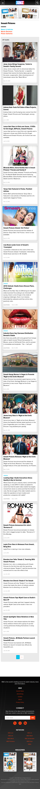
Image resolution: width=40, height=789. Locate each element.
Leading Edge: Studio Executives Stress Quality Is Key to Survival (17, 478)
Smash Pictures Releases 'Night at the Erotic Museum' (19, 457)
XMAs (29, 744)
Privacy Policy (20, 702)
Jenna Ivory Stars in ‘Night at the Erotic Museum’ (17, 416)
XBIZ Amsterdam (29, 738)
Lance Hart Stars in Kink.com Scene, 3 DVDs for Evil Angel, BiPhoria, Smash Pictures (19, 127)
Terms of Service (35, 782)
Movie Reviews (6, 31)
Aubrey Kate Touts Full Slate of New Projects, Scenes (19, 108)
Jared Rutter (6, 305)
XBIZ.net (10, 736)
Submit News (20, 691)
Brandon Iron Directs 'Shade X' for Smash (18, 580)
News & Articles (7, 29)
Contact (20, 697)
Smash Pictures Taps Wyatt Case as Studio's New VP (19, 598)
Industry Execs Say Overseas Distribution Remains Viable (18, 334)
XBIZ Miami (29, 736)
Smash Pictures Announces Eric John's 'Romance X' (17, 526)
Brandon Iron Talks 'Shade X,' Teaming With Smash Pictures (19, 560)
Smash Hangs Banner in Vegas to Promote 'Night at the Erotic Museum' (18, 375)
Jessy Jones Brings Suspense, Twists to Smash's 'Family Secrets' (17, 65)
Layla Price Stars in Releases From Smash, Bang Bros (18, 545)
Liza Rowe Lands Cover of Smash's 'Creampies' (16, 245)
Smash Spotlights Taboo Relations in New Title (18, 617)
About (20, 699)
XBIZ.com (10, 733)
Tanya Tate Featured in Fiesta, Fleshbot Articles (17, 190)
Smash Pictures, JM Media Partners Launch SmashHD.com (19, 639)
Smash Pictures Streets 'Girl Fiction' (16, 228)
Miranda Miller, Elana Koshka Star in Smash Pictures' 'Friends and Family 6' (19, 168)
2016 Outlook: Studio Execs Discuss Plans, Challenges (18, 287)
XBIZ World (10, 738)
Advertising (20, 694)
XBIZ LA (29, 733)
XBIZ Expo (30, 741)
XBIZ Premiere (10, 741)
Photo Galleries (7, 33)
